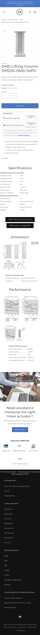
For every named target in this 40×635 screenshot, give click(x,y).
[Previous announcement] (4, 3)
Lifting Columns (12, 19)
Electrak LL (8, 519)
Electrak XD (8, 514)
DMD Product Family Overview (20, 219)
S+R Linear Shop (12, 624)
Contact (7, 491)
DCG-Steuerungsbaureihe (13, 580)
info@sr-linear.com (24, 135)
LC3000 (6, 570)
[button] (4, 12)
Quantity (4, 91)
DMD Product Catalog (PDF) (20, 225)
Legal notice (22, 627)
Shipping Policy (9, 496)
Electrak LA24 (9, 533)
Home (4, 19)
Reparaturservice (10, 607)
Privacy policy (13, 627)
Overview (7, 543)
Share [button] (6, 158)
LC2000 (6, 575)
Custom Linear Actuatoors (13, 598)
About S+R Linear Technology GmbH (16, 486)
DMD (21, 19)
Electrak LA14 (9, 528)
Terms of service (32, 627)
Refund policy (21, 630)
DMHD (6, 556)
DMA (5, 565)
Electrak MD (8, 523)
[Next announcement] (36, 3)
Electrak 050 (8, 538)
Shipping (4, 88)
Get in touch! (20, 430)
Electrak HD (8, 509)
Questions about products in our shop (17, 603)
